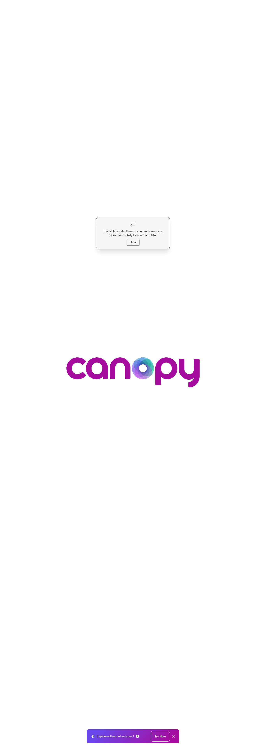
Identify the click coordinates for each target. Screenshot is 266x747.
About (113, 98)
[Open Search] (203, 8)
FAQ (144, 98)
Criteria (129, 98)
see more (62, 234)
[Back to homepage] (24, 8)
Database (95, 98)
